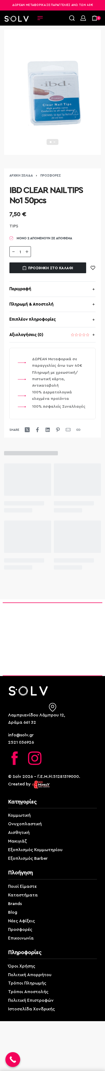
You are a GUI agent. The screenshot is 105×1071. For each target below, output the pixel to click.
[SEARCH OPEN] (72, 18)
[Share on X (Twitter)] (27, 429)
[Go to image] (51, 142)
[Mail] (68, 429)
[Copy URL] (78, 429)
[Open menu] (40, 18)
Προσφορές (50, 175)
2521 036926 (21, 742)
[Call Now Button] (12, 1059)
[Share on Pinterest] (57, 429)
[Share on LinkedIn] (47, 429)
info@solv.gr (21, 735)
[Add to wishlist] (93, 267)
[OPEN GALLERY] (52, 92)
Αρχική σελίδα (21, 175)
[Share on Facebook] (37, 429)
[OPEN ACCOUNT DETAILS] (83, 18)
